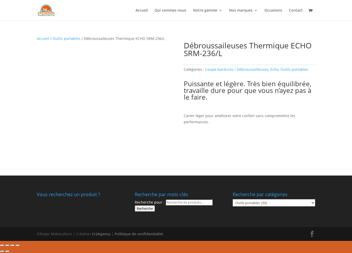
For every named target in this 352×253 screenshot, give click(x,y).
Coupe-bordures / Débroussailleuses (237, 69)
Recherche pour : (149, 202)
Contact (296, 10)
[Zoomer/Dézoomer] (17, 245)
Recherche (145, 208)
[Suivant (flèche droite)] (7, 251)
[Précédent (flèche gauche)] (2, 251)
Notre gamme (205, 10)
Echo (274, 69)
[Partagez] (7, 245)
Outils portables (66, 38)
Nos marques (241, 10)
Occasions (273, 10)
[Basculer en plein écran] (12, 245)
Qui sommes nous (170, 10)
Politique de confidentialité (139, 233)
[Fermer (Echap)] (2, 245)
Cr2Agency (102, 233)
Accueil (142, 10)
